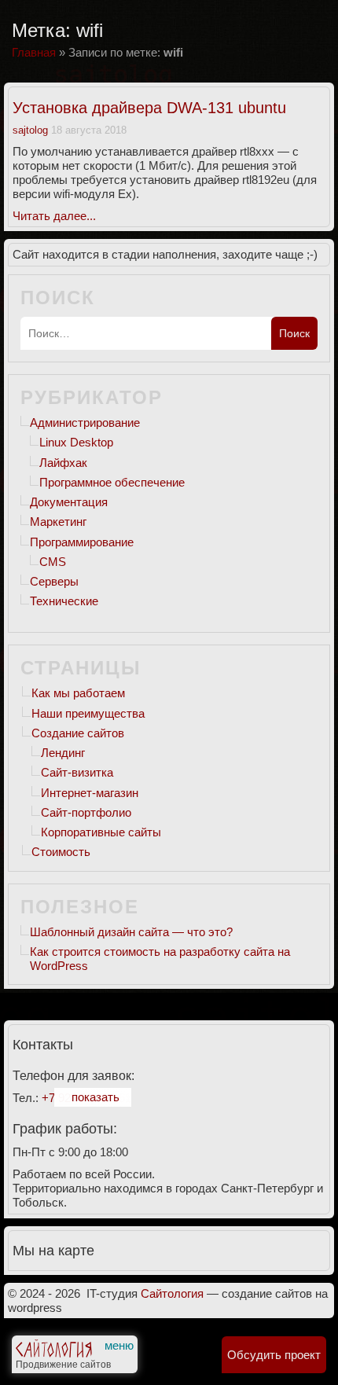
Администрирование (85, 422)
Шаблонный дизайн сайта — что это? (131, 932)
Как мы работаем (78, 693)
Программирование (82, 542)
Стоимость (60, 851)
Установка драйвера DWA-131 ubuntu (149, 107)
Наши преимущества (88, 713)
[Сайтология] (54, 1352)
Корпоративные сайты (101, 832)
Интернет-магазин (89, 792)
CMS (52, 561)
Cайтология (172, 1293)
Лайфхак (63, 462)
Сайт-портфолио (86, 812)
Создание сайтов (77, 733)
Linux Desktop (76, 442)
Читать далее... (54, 215)
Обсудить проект (274, 1354)
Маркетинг (58, 521)
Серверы (54, 581)
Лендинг (63, 752)
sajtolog (30, 130)
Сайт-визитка (77, 772)
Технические (64, 601)
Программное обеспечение (112, 482)
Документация (69, 502)
